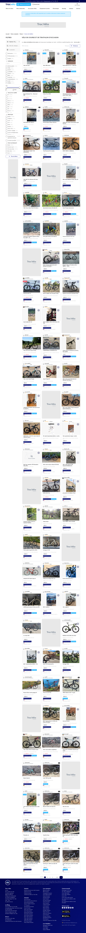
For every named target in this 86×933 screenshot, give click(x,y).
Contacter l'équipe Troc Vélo (10, 898)
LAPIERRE (12, 71)
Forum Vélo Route (65, 893)
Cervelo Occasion (46, 897)
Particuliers (12, 53)
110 (57, 877)
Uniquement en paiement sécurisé (14, 137)
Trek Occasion (46, 919)
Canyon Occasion (46, 896)
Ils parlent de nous (9, 901)
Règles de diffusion (9, 894)
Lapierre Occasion (46, 904)
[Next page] (61, 877)
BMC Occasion (46, 891)
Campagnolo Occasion (47, 893)
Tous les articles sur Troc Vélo (11, 906)
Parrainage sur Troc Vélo (67, 890)
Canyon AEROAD (46, 929)
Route (21, 34)
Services (78, 8)
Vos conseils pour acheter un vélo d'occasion (68, 899)
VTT (10, 122)
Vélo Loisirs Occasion (28, 909)
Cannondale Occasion (47, 894)
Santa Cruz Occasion (47, 913)
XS (10, 108)
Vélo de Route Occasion (29, 902)
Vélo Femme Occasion (28, 915)
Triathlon (11, 118)
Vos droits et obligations (10, 897)
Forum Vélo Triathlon (66, 894)
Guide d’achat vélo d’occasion (11, 910)
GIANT (11, 70)
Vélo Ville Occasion (28, 911)
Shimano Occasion (46, 916)
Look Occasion (46, 906)
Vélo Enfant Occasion (28, 913)
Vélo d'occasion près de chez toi (30, 900)
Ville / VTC (11, 128)
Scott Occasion (46, 914)
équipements (47, 1)
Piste (10, 124)
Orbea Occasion (46, 909)
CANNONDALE (13, 79)
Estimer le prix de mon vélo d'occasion (31, 890)
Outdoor (71, 8)
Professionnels (13, 56)
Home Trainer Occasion (28, 922)
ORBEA (11, 83)
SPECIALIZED (12, 66)
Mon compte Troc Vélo (9, 891)
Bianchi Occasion (46, 890)
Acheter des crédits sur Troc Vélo (30, 894)
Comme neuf (12, 147)
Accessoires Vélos (32, 8)
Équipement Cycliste (45, 8)
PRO (10, 104)
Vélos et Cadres (9, 8)
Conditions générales (9, 893)
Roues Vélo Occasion (28, 916)
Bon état (11, 151)
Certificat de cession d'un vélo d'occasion (13, 921)
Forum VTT (64, 896)
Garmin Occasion (46, 901)
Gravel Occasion (27, 908)
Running (64, 8)
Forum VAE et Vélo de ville (67, 897)
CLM (10, 120)
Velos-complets (14, 34)
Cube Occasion (46, 898)
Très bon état (13, 149)
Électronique (56, 8)
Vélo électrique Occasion (29, 906)
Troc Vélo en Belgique (66, 891)
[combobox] (13, 50)
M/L (10, 106)
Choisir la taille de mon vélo (10, 912)
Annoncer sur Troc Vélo (10, 918)
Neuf (10, 145)
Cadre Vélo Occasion (28, 919)
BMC (10, 75)
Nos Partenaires (8, 919)
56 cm (11, 102)
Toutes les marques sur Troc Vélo (49, 920)
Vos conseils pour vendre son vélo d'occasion (69, 902)
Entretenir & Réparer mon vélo (11, 913)
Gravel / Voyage (13, 130)
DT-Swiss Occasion (47, 900)
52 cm (11, 110)
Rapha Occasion (46, 911)
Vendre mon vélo (27, 891)
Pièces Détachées (20, 8)
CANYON (11, 77)
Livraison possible (14, 140)
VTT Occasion (27, 905)
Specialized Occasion (47, 917)
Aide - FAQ (7, 900)
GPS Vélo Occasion (28, 921)
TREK (10, 68)
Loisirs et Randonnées (14, 132)
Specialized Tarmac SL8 (47, 925)
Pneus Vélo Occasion (28, 918)
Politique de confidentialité (10, 896)
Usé (10, 153)
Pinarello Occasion (46, 910)
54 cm (11, 100)
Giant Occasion (46, 903)
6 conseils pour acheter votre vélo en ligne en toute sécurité (13, 908)
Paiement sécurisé (27, 893)
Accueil (7, 34)
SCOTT (11, 73)
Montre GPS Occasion (28, 912)
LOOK (10, 81)
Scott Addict (45, 928)
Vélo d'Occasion (27, 899)
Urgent (10, 58)
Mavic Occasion (46, 907)
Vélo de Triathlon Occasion (29, 903)
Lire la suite (77, 42)
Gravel (10, 126)
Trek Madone (45, 926)
